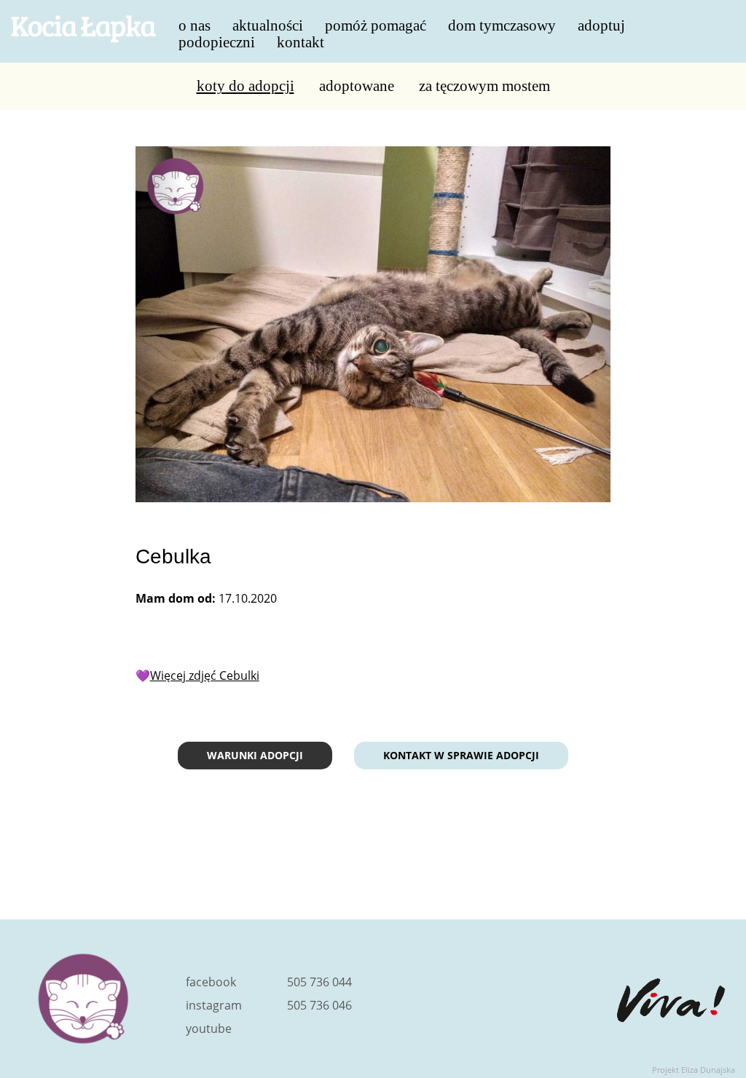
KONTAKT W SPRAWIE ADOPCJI (461, 755)
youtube (209, 1028)
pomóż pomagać (375, 24)
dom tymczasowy (502, 24)
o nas (194, 24)
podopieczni (216, 40)
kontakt (300, 40)
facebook (211, 982)
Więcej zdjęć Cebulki (204, 675)
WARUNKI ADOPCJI (255, 755)
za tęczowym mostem (484, 86)
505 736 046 (319, 1005)
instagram (214, 1005)
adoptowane (356, 86)
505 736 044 (319, 982)
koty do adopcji (245, 86)
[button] (159, 324)
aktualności (267, 24)
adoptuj (601, 24)
